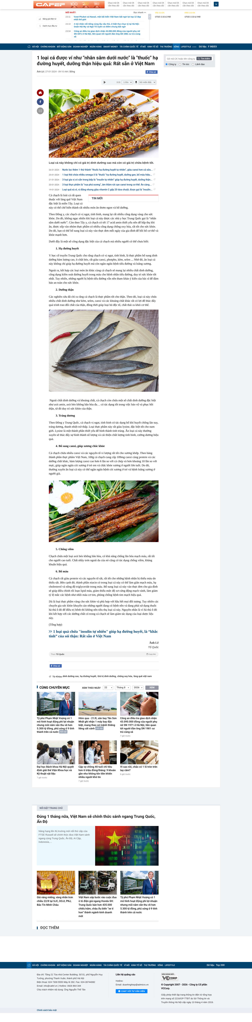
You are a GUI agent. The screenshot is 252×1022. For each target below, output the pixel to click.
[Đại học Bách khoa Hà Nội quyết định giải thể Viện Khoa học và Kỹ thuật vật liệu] (56, 752)
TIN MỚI (97, 198)
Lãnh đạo (200, 64)
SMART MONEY (110, 46)
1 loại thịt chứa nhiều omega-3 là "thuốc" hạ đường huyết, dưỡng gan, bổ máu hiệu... (107, 174)
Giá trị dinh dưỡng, (107, 676)
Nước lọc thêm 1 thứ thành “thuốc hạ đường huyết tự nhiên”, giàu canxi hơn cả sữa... (107, 169)
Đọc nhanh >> (140, 12)
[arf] (104, 658)
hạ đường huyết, (88, 676)
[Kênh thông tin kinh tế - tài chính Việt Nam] (69, 4)
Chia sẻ (152, 72)
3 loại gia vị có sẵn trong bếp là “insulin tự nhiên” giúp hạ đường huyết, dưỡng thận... (107, 179)
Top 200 (220, 965)
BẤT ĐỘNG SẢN (64, 46)
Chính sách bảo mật (47, 1010)
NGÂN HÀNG (96, 46)
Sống (72, 71)
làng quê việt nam (143, 676)
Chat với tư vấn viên (133, 991)
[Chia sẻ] (40, 101)
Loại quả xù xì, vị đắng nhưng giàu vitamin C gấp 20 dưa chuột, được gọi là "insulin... (107, 189)
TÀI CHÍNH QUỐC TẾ (128, 46)
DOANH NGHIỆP (80, 46)
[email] (40, 110)
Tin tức (185, 64)
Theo (103, 654)
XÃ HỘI (35, 46)
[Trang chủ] (29, 46)
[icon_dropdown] (216, 4)
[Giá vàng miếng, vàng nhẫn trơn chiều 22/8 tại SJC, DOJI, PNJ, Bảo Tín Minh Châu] (56, 883)
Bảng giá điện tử (49, 19)
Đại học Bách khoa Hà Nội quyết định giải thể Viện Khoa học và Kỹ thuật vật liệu (55, 770)
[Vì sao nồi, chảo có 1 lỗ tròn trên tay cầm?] (139, 752)
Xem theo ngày (91, 688)
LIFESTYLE (186, 46)
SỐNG (176, 46)
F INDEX (212, 46)
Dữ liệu (202, 46)
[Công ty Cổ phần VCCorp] (188, 977)
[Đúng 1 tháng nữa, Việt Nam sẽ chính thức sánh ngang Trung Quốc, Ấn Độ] (127, 845)
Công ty (172, 64)
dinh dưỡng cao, (71, 676)
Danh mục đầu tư (50, 26)
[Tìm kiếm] (204, 58)
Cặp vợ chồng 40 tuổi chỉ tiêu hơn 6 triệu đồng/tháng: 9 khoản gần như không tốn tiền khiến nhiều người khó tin (97, 772)
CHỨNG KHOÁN (48, 46)
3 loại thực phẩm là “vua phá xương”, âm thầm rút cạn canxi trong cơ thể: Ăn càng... (107, 184)
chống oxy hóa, (125, 676)
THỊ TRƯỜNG (166, 46)
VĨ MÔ (143, 46)
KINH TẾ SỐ (152, 46)
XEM (151, 687)
